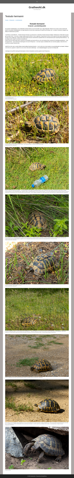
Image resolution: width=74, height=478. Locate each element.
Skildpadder (11, 20)
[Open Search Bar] (37, 1)
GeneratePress (44, 476)
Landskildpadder (18, 20)
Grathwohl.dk (37, 7)
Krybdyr (6, 20)
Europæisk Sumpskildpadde (20, 96)
